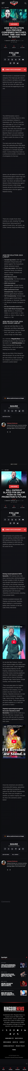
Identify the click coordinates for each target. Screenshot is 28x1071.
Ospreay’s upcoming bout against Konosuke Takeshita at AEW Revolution (13, 711)
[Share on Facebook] (5, 410)
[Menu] (3, 3)
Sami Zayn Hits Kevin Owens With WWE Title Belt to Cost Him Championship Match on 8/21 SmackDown (8, 975)
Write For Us (19, 1038)
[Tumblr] (21, 1030)
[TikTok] (14, 1034)
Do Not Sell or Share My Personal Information (14, 1057)
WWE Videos (4, 981)
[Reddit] (17, 63)
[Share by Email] (23, 410)
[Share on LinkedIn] (12, 410)
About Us (15, 1042)
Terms (14, 1049)
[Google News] (12, 59)
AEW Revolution (17, 343)
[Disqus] (14, 924)
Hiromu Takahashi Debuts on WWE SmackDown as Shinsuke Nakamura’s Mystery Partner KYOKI (8, 984)
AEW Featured (6, 854)
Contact (22, 1042)
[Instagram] (10, 63)
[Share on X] (8, 410)
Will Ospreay (15, 854)
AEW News (7, 7)
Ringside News (15, 338)
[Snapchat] (14, 63)
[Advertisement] (13, 206)
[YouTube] (23, 59)
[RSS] (18, 1034)
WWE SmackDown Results (7, 990)
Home (2, 7)
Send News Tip (9, 1038)
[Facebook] (5, 59)
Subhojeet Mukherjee (10, 40)
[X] (8, 59)
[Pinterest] (19, 59)
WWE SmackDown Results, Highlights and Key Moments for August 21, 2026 (8, 994)
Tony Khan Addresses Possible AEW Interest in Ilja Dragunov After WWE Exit (8, 966)
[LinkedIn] (15, 59)
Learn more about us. (16, 1026)
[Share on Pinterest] (15, 410)
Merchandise (7, 1042)
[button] (25, 3)
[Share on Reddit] (19, 410)
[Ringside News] (14, 3)
